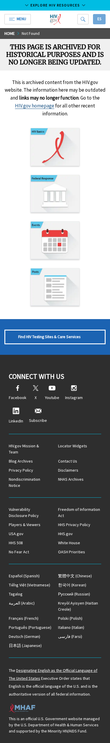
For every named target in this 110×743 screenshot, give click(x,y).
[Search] (83, 19)
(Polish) (70, 618)
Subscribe (38, 420)
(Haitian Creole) (78, 606)
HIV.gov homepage (34, 105)
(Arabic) (22, 603)
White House (69, 542)
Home (9, 33)
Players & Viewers (24, 524)
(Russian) (74, 594)
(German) (24, 636)
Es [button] (99, 18)
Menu (21, 18)
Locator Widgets (72, 445)
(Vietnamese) (29, 585)
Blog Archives (21, 461)
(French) (23, 618)
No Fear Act (19, 551)
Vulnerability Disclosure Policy (24, 512)
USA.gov (16, 533)
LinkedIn (16, 421)
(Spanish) (24, 575)
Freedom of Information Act (79, 512)
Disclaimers (68, 470)
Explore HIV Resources (55, 5)
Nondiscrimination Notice (24, 482)
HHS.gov (65, 533)
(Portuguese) (30, 627)
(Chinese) (75, 575)
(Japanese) (25, 645)
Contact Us (67, 461)
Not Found (31, 33)
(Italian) (71, 627)
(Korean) (72, 585)
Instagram (74, 397)
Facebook (17, 397)
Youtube (52, 397)
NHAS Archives (71, 479)
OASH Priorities (71, 551)
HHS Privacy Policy (74, 524)
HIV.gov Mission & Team (24, 449)
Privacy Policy (21, 470)
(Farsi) (70, 636)
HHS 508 (16, 542)
